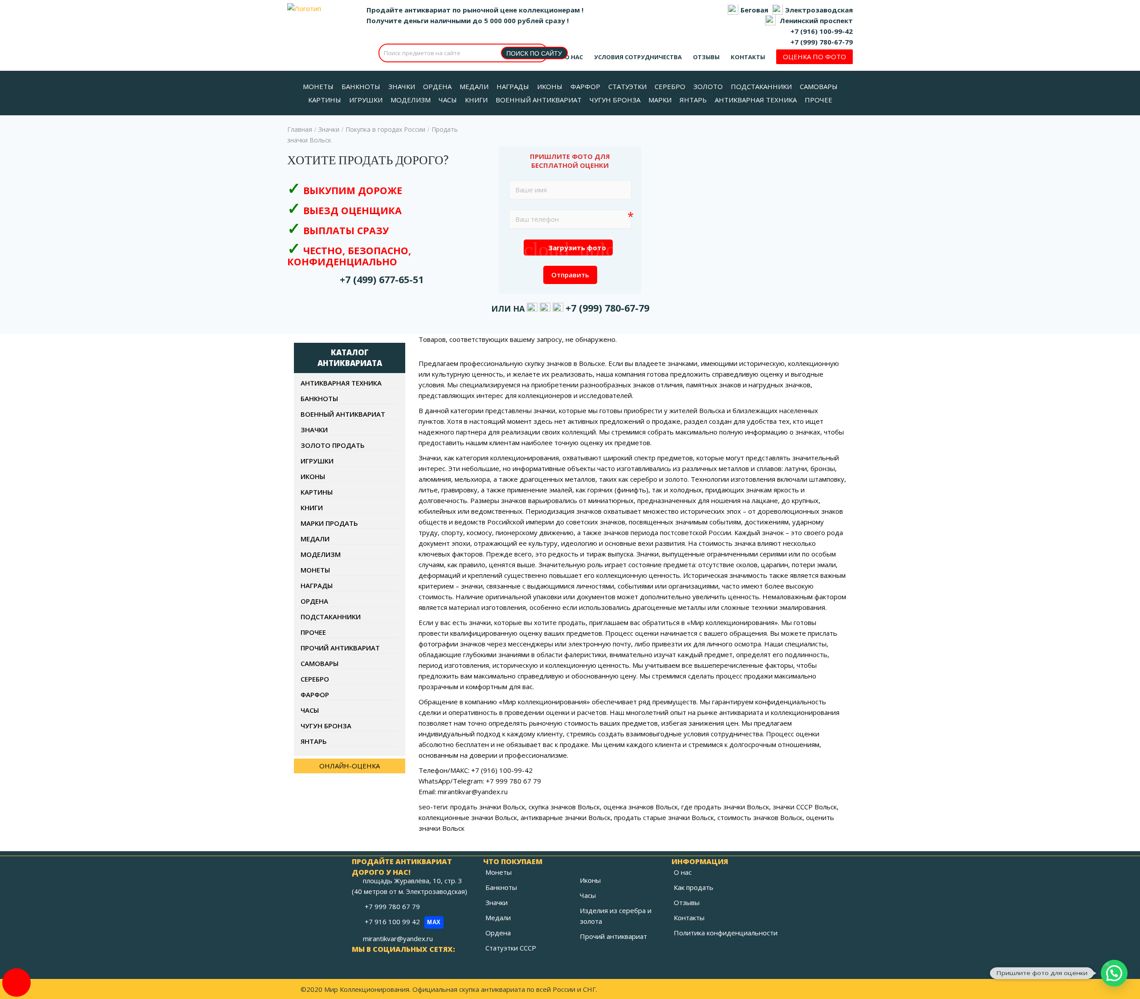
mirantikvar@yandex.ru (398, 938)
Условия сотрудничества (638, 57)
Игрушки (317, 460)
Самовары (319, 663)
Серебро (315, 678)
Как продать (693, 887)
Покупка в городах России (385, 129)
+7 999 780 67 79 (393, 906)
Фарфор (315, 694)
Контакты (748, 57)
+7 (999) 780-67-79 (821, 41)
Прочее (313, 632)
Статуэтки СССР (510, 947)
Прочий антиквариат (340, 647)
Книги (312, 507)
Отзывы (706, 57)
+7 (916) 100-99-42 (821, 31)
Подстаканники (331, 616)
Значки (328, 129)
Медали (315, 538)
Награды (317, 585)
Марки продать (329, 523)
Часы (310, 710)
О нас (574, 57)
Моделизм (321, 554)
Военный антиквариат (343, 414)
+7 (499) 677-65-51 (381, 279)
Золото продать (333, 445)
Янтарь (314, 741)
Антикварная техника (341, 382)
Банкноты (319, 398)
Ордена (314, 601)
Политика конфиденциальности (726, 932)
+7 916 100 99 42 (403, 921)
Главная (299, 129)
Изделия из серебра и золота (615, 916)
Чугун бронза (326, 725)
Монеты (315, 569)
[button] (1114, 973)
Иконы (313, 476)
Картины (317, 491)
